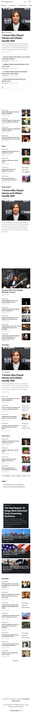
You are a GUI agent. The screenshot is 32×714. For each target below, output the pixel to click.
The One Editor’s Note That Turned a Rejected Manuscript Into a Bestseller (11, 328)
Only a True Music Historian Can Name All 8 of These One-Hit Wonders (10, 626)
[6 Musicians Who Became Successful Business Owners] (26, 178)
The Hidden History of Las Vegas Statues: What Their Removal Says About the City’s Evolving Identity (15, 538)
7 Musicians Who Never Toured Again (10, 161)
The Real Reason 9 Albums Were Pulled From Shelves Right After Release (10, 607)
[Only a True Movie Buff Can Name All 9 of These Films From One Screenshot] (26, 595)
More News (5, 579)
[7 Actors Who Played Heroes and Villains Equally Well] (16, 19)
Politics (4, 482)
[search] (21, 2)
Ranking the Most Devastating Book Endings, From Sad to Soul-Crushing (10, 586)
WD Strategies (15, 712)
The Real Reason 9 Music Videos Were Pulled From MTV (10, 636)
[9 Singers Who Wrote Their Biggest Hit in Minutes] (26, 170)
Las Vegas (7, 476)
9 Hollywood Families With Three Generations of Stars (10, 152)
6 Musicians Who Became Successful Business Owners (9, 179)
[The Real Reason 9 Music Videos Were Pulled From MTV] (26, 636)
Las (13, 476)
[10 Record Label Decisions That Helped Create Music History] (26, 319)
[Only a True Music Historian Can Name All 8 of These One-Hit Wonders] (26, 625)
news (24, 476)
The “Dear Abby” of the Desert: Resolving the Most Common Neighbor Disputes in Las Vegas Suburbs (16, 568)
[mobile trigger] (28, 1)
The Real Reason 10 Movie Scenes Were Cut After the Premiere (10, 616)
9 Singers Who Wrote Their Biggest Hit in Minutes (9, 170)
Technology (5, 346)
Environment (6, 437)
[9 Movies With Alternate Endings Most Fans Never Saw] (26, 310)
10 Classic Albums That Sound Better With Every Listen (10, 302)
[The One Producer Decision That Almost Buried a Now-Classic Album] (26, 138)
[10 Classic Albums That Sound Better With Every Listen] (26, 302)
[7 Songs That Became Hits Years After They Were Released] (26, 645)
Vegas (18, 476)
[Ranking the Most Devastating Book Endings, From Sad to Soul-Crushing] (26, 585)
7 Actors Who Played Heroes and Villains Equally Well (12, 38)
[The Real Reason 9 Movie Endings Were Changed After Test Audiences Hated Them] (26, 337)
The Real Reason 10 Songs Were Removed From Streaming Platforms (15, 512)
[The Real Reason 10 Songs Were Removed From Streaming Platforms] (16, 494)
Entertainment (7, 32)
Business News (6, 187)
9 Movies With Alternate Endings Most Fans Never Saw (10, 310)
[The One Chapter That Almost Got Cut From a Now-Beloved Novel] (26, 121)
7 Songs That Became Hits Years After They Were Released (10, 645)
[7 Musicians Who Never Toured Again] (26, 161)
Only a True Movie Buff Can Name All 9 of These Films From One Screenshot (11, 596)
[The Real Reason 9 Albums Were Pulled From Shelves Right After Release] (26, 606)
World (4, 146)
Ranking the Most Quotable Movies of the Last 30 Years (11, 129)
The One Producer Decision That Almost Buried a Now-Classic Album (11, 138)
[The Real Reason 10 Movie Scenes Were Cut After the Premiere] (26, 616)
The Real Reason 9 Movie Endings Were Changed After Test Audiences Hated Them (10, 338)
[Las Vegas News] (7, 2)
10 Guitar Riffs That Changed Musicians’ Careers (12, 292)
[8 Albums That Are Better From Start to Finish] (26, 654)
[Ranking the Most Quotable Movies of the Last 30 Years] (26, 130)
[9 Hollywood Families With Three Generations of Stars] (26, 152)
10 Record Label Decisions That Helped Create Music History (10, 319)
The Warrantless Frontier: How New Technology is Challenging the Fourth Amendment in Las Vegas (14, 553)
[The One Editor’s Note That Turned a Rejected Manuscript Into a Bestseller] (26, 327)
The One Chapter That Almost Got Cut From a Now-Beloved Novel (11, 121)
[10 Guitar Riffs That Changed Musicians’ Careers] (16, 279)
